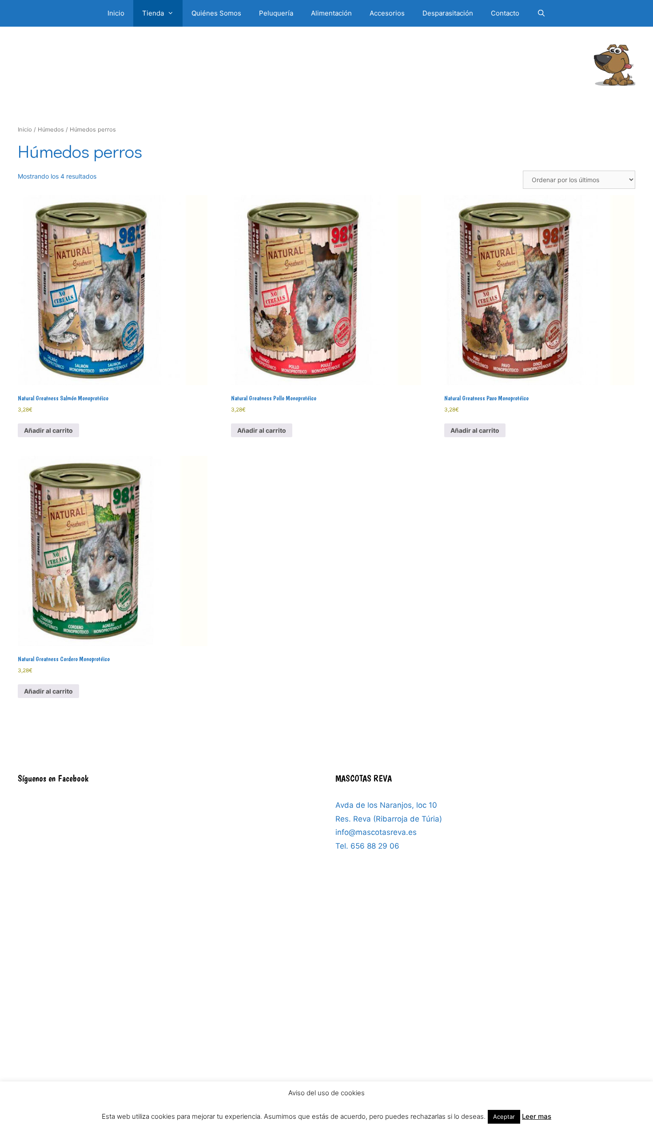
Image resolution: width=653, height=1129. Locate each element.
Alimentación (331, 13)
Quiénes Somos (216, 13)
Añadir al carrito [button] (48, 430)
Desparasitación (447, 13)
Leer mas (536, 1116)
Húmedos (51, 129)
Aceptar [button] (504, 1116)
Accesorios (387, 13)
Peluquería (276, 13)
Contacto (505, 13)
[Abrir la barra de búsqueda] (541, 13)
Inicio (116, 13)
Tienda (153, 13)
